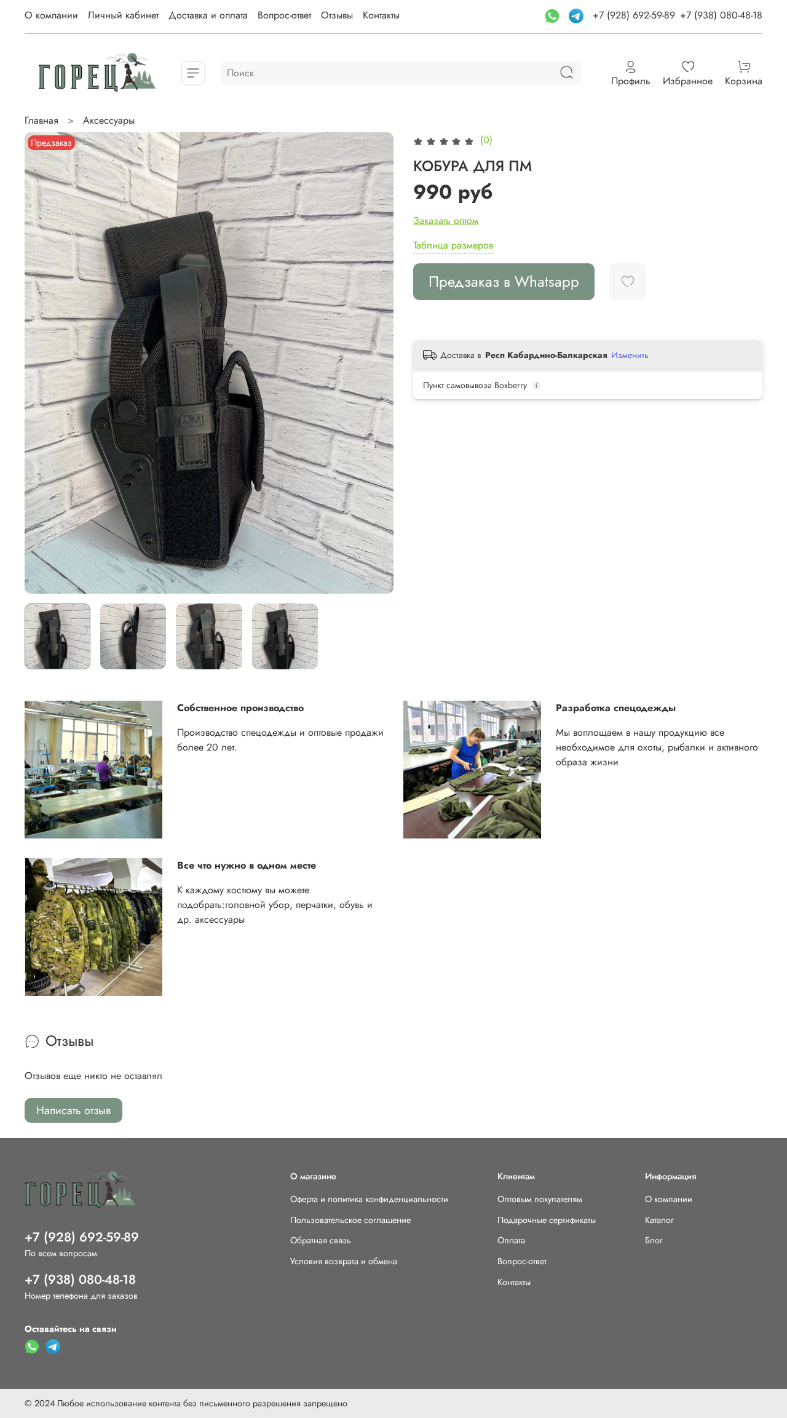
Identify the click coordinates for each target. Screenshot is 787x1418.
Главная (41, 120)
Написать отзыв (73, 1110)
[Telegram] (578, 15)
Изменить (630, 354)
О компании (51, 15)
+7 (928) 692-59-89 (634, 15)
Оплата (511, 1240)
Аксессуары (109, 120)
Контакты (381, 15)
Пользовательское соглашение (350, 1220)
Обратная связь (320, 1240)
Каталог (659, 1220)
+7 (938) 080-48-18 (721, 15)
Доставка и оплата (208, 15)
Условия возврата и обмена (343, 1261)
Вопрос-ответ (284, 15)
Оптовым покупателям (539, 1199)
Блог (654, 1240)
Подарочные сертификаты (546, 1220)
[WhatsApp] (554, 15)
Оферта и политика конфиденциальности (369, 1199)
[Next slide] (374, 363)
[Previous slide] (44, 363)
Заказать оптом (445, 220)
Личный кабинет (123, 15)
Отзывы (337, 15)
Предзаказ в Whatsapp (504, 281)
